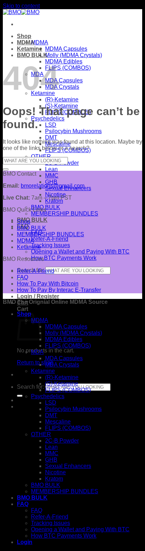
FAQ (22, 277)
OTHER (41, 156)
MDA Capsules (64, 80)
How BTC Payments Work (63, 258)
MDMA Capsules (66, 49)
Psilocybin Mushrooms (73, 131)
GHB (51, 182)
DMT (51, 137)
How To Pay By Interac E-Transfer (59, 290)
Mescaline (58, 422)
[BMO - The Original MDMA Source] (21, 12)
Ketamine (29, 49)
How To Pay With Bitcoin (47, 284)
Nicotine (55, 472)
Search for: (30, 387)
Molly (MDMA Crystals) (73, 55)
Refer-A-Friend (49, 239)
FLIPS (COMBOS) (68, 68)
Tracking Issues (50, 245)
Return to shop (35, 362)
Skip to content (21, 6)
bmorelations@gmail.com (52, 186)
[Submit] (20, 396)
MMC (51, 176)
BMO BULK (32, 220)
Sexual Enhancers (68, 466)
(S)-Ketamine (61, 384)
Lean (51, 169)
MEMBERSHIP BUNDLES (64, 214)
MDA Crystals (62, 87)
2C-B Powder (62, 441)
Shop (24, 36)
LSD (50, 125)
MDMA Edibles (63, 61)
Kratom (54, 479)
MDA (37, 352)
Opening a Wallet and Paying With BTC (80, 252)
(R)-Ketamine (61, 99)
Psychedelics (47, 118)
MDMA (39, 42)
